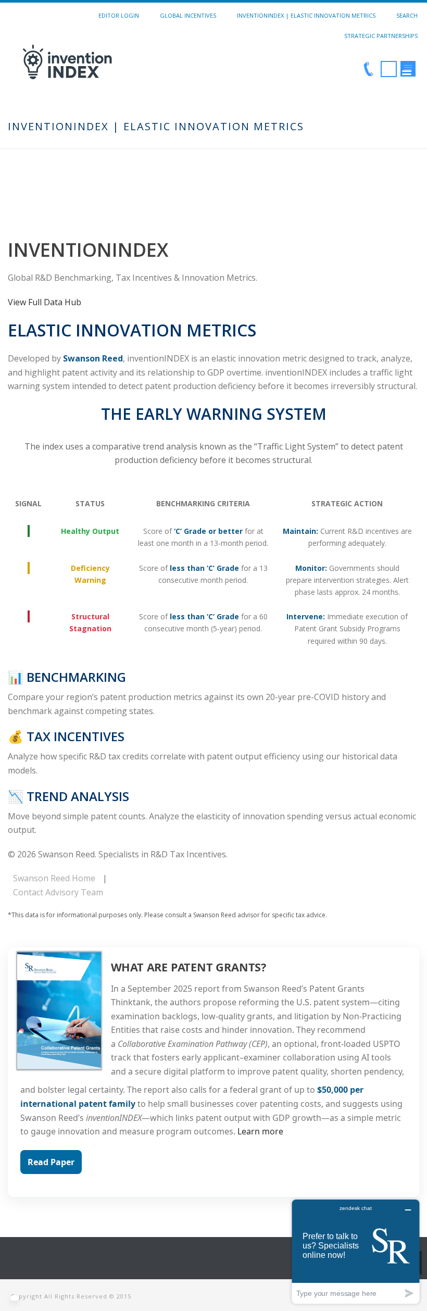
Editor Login (118, 15)
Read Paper (51, 1162)
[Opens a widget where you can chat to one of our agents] (355, 1251)
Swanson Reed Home (54, 878)
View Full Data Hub (44, 302)
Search (407, 15)
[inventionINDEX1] (123, 69)
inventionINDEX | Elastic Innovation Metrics (306, 15)
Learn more (260, 1131)
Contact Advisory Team (58, 892)
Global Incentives (188, 15)
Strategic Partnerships (381, 35)
